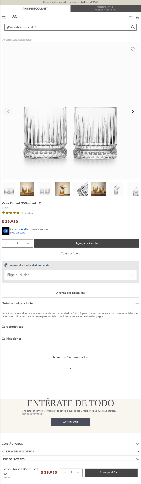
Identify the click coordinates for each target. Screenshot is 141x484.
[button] (70, 111)
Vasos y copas (18, 40)
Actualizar (70, 422)
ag (3, 40)
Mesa (8, 40)
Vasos (28, 40)
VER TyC (94, 2)
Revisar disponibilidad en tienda (29, 265)
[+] (28, 243)
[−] (6, 243)
